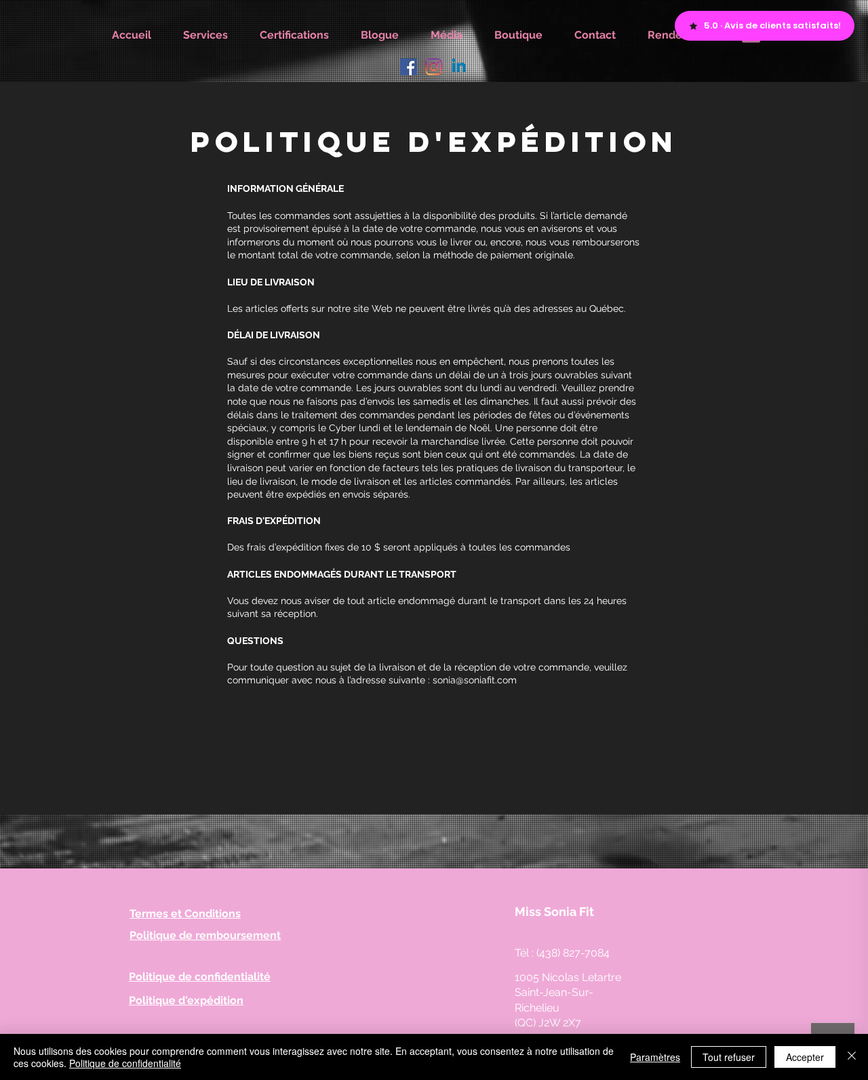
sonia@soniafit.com (475, 680)
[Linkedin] (458, 66)
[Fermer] (852, 1057)
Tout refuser (729, 1057)
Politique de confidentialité (125, 1063)
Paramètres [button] (655, 1057)
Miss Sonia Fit (554, 911)
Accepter (805, 1057)
